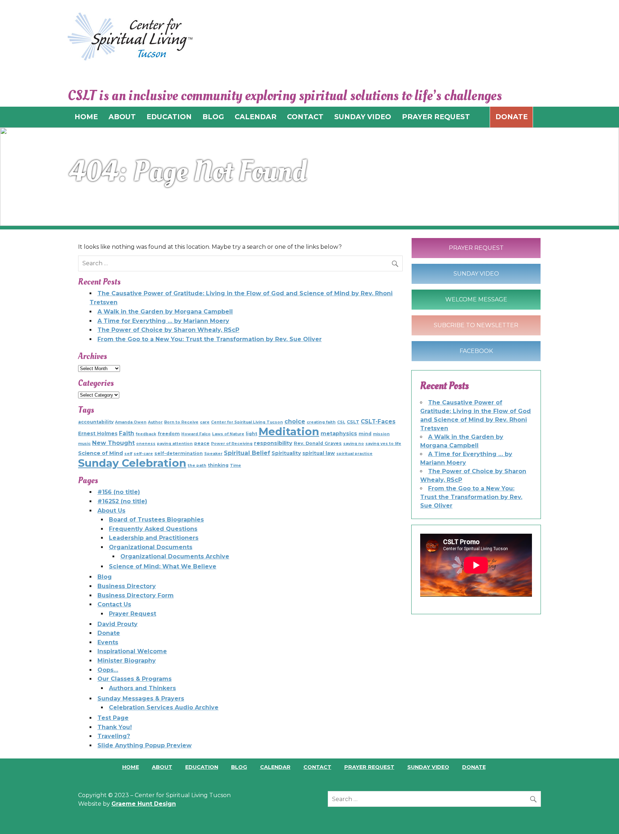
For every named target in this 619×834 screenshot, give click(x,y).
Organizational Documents (150, 547)
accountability (96, 422)
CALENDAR (256, 116)
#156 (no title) (118, 492)
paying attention (175, 443)
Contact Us (114, 604)
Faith (126, 433)
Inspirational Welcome (132, 651)
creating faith (321, 422)
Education (201, 767)
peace (202, 443)
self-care (143, 453)
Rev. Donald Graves (318, 443)
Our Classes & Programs (134, 678)
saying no (353, 443)
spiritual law (318, 453)
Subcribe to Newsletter (476, 325)
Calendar (275, 767)
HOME (86, 116)
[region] (309, 176)
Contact (317, 767)
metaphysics (339, 433)
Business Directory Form (135, 595)
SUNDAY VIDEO (362, 116)
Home (130, 767)
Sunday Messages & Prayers (140, 698)
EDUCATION (169, 116)
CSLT (353, 422)
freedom (169, 433)
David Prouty (117, 624)
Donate (511, 116)
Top (602, 817)
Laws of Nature (228, 434)
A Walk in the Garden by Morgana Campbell (165, 311)
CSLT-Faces (378, 421)
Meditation (289, 431)
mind (365, 433)
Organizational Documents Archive (174, 556)
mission (381, 434)
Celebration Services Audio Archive (164, 707)
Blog (104, 576)
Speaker (213, 453)
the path (197, 465)
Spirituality (286, 453)
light (251, 433)
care (205, 422)
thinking (218, 465)
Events (107, 642)
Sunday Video (476, 273)
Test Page (113, 717)
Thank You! (114, 727)
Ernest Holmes (97, 433)
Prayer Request (132, 613)
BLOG (213, 116)
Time (235, 465)
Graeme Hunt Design (143, 803)
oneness (145, 443)
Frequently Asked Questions (153, 528)
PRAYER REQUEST (436, 116)
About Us (111, 510)
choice (294, 421)
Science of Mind (100, 453)
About (162, 767)
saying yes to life (383, 443)
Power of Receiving (232, 443)
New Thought (113, 442)
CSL (341, 422)
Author (155, 422)
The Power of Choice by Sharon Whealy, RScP (168, 329)
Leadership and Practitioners (153, 537)
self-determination (178, 453)
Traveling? (113, 736)
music (84, 443)
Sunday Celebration (132, 463)
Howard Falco (196, 434)
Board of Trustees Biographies (156, 519)
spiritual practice (354, 453)
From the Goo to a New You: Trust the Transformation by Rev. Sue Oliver (209, 339)
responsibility (273, 443)
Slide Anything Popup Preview (144, 745)
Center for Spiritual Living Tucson (247, 422)
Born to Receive (181, 422)
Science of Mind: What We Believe (162, 566)
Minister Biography (126, 660)
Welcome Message (476, 299)
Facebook (476, 351)
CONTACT (305, 116)
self (128, 453)
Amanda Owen (131, 422)
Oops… (107, 669)
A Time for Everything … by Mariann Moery (163, 320)
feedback (146, 434)
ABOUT (122, 116)
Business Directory (126, 586)
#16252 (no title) (122, 501)
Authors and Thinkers (142, 688)
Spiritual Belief (247, 452)
